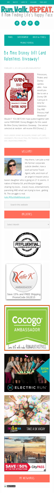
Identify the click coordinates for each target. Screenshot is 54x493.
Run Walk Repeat (27, 12)
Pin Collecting (20, 138)
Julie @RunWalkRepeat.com (17, 197)
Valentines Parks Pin (17, 141)
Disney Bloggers (23, 135)
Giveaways (8, 138)
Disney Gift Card (38, 135)
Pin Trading (33, 138)
